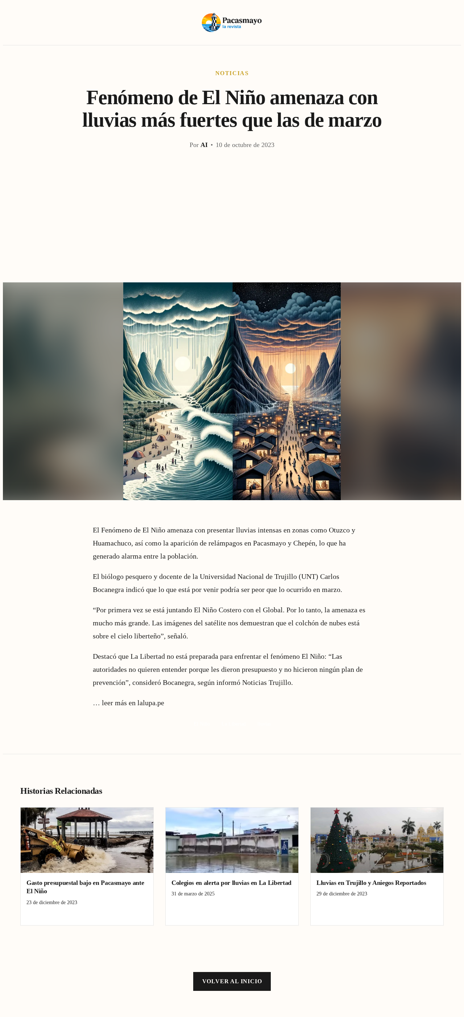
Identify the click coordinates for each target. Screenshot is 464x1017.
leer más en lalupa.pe (133, 703)
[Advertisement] (232, 228)
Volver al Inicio (232, 981)
